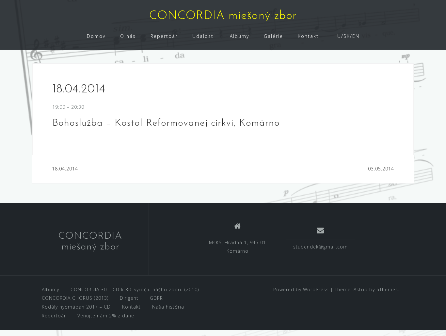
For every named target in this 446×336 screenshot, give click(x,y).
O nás (128, 36)
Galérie (273, 36)
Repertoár (164, 36)
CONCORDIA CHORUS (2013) (75, 298)
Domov (96, 36)
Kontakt (308, 36)
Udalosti (203, 36)
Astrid (361, 289)
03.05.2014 (381, 169)
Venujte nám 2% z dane (105, 315)
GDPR (156, 298)
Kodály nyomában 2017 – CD (76, 307)
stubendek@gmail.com (320, 247)
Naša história (168, 307)
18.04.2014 (65, 169)
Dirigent (129, 298)
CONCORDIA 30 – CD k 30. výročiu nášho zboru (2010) (135, 289)
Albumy (239, 36)
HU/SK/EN (346, 36)
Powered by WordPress (301, 289)
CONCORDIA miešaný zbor (223, 16)
